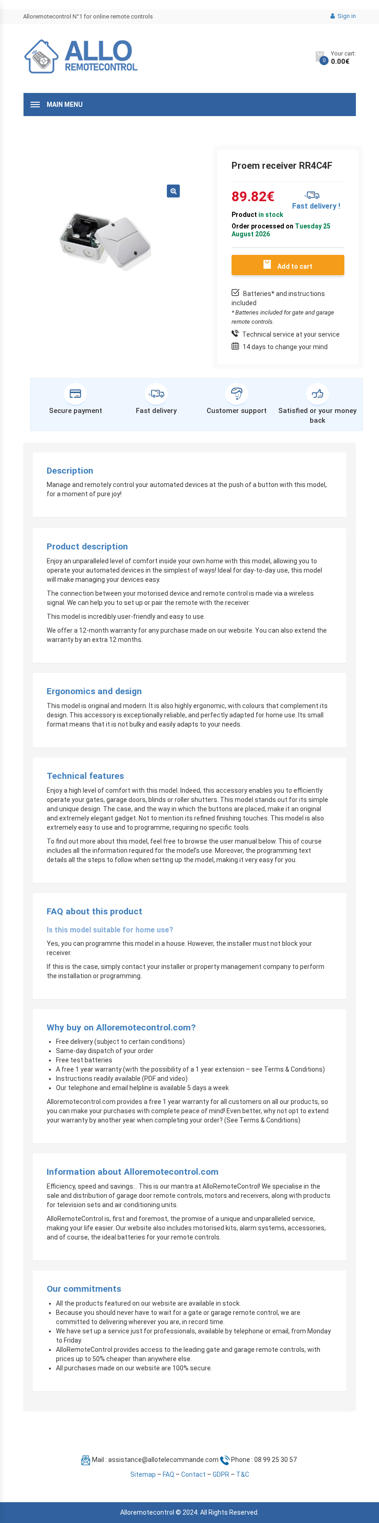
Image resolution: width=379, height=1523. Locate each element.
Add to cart (294, 266)
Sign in (346, 15)
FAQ (168, 1474)
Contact (193, 1474)
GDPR (221, 1474)
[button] (173, 191)
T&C (242, 1474)
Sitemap (143, 1474)
